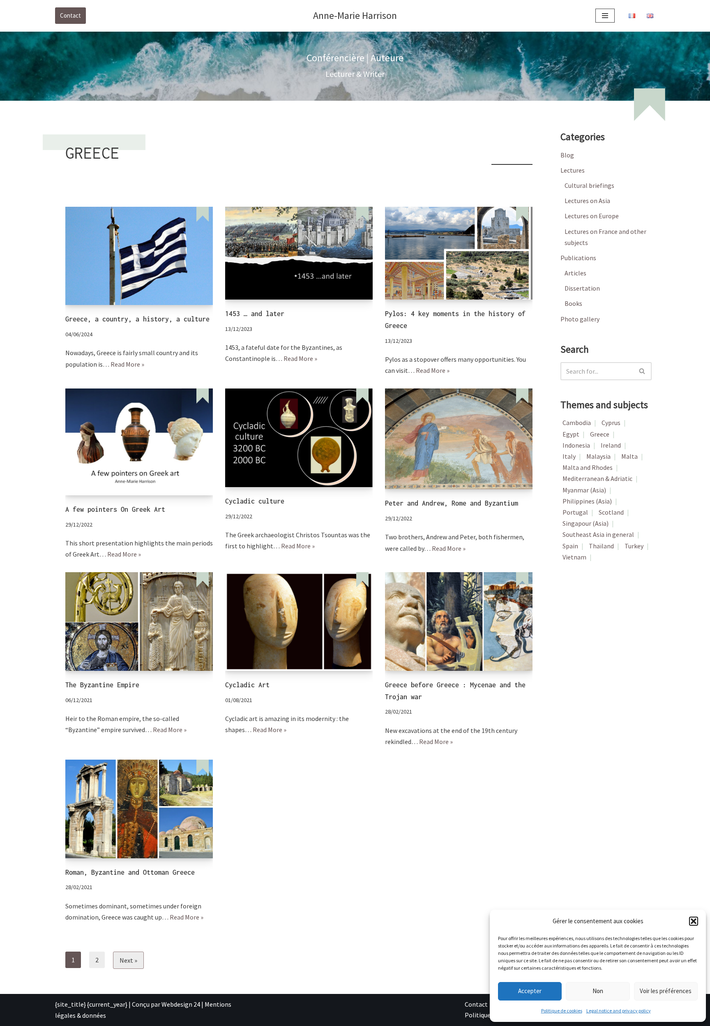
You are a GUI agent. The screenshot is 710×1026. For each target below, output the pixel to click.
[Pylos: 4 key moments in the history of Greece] (458, 253)
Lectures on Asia (587, 200)
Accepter (530, 991)
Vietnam (574, 557)
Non (597, 991)
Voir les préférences (666, 991)
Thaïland (601, 546)
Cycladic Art (247, 685)
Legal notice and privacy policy (618, 1011)
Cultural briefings (589, 185)
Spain (570, 546)
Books (573, 303)
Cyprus (611, 422)
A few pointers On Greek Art (115, 509)
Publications (578, 258)
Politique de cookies (561, 1011)
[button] (693, 921)
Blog (567, 155)
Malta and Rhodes (587, 467)
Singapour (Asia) (585, 523)
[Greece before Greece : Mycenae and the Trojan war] (458, 621)
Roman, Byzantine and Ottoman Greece (130, 872)
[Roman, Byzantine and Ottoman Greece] (139, 809)
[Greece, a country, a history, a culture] (139, 256)
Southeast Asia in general (598, 534)
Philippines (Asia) (587, 501)
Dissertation (582, 288)
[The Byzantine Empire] (139, 621)
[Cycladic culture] (299, 437)
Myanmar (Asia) (584, 490)
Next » (128, 960)
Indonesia (576, 445)
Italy (569, 456)
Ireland (611, 445)
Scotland (611, 512)
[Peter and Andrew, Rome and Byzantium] (458, 438)
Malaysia (598, 456)
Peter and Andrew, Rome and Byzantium (451, 503)
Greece (599, 434)
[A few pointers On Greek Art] (139, 441)
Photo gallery (579, 319)
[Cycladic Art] (299, 621)
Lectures (572, 170)
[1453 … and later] (299, 253)
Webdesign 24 (180, 1004)
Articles (575, 273)
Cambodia (576, 422)
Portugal (575, 512)
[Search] (642, 371)
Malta (629, 456)
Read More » (127, 364)
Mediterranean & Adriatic (597, 478)
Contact (70, 15)
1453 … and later (254, 313)
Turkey (634, 546)
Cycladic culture (254, 501)
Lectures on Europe (592, 216)
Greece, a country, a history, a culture (137, 319)
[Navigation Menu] (605, 16)
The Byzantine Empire (102, 685)
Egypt (570, 434)
